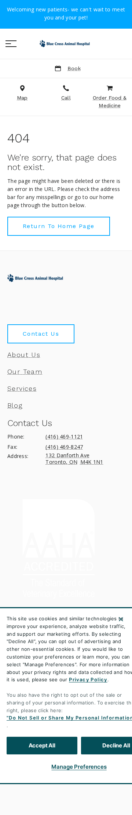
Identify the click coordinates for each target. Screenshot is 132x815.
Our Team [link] (24, 371)
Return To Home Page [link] (59, 226)
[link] (66, 43)
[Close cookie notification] (121, 619)
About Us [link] (23, 354)
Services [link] (22, 388)
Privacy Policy (88, 679)
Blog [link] (15, 405)
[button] (11, 43)
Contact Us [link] (41, 333)
